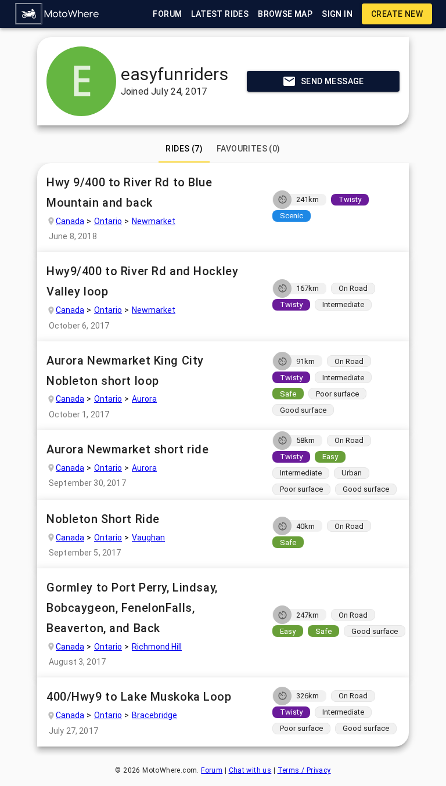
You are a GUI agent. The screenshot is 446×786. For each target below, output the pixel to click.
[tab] (184, 149)
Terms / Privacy (304, 770)
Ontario (108, 221)
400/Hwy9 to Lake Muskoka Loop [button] (139, 697)
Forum (211, 770)
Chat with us (250, 770)
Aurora (144, 398)
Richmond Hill (157, 646)
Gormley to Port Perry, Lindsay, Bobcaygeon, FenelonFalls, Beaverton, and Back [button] (132, 608)
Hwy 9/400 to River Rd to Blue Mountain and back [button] (129, 192)
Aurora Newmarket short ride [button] (127, 449)
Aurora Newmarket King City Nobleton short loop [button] (125, 371)
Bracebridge (154, 715)
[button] (57, 14)
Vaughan (148, 537)
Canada (70, 221)
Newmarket (153, 221)
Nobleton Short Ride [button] (103, 519)
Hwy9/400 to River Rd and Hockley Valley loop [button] (142, 281)
